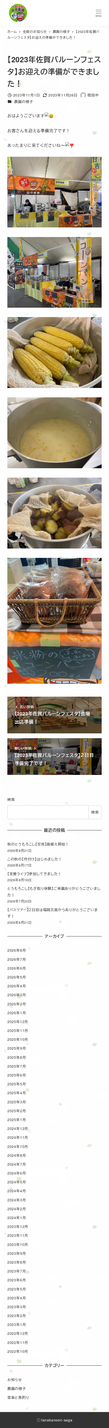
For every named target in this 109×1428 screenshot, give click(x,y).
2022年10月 (17, 1351)
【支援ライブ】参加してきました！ (34, 873)
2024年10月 (17, 1146)
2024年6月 (16, 1173)
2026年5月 (16, 977)
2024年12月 (17, 1128)
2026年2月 (16, 1003)
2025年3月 (16, 1101)
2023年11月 (17, 1235)
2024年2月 (16, 1208)
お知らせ (14, 1379)
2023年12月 (17, 1226)
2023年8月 (16, 1262)
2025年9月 (16, 1048)
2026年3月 (16, 994)
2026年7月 (16, 959)
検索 (11, 799)
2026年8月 (16, 950)
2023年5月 (16, 1289)
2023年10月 (17, 1244)
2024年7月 (16, 1164)
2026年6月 (16, 968)
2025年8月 (16, 1057)
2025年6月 (16, 1075)
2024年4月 (16, 1190)
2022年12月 (17, 1333)
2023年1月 (16, 1324)
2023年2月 (16, 1315)
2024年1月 (16, 1217)
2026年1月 (16, 1012)
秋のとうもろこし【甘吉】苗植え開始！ (38, 844)
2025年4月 (16, 1092)
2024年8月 (16, 1155)
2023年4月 (16, 1297)
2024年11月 (17, 1137)
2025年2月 (16, 1110)
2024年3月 (16, 1199)
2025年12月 (17, 1021)
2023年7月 (16, 1271)
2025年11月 (17, 1030)
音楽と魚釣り (18, 1397)
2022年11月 (17, 1342)
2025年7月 (16, 1066)
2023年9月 (16, 1253)
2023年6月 (16, 1279)
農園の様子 (23, 101)
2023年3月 (16, 1306)
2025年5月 (16, 1083)
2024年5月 (16, 1181)
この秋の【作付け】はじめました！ (34, 859)
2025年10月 (17, 1039)
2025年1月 (16, 1119)
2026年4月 (16, 985)
